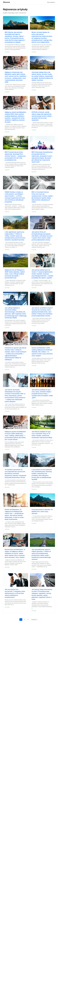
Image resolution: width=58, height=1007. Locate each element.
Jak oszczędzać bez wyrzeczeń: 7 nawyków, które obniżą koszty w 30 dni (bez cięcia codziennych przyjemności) (15, 593)
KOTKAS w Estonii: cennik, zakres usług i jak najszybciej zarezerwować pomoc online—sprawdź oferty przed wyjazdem (42, 116)
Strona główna (51, 2)
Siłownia (6, 2)
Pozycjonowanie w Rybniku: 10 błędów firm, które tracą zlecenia (42, 511)
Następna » (34, 619)
